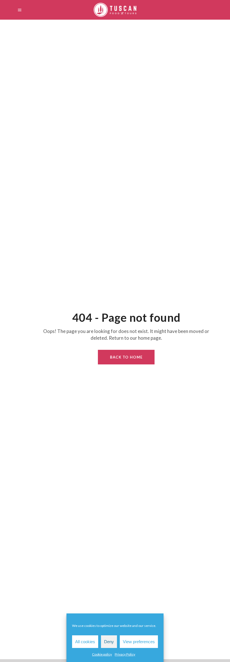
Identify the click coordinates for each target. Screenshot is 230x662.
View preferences (139, 641)
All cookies (85, 641)
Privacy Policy (125, 654)
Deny (109, 641)
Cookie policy (102, 654)
